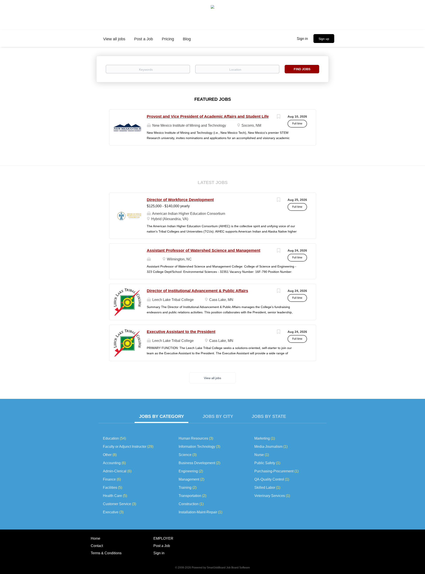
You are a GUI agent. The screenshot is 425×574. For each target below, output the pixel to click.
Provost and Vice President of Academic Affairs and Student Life (208, 116)
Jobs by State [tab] (269, 416)
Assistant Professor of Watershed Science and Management (203, 250)
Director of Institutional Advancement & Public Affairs (197, 291)
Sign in (302, 39)
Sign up (324, 39)
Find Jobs (302, 69)
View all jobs (212, 378)
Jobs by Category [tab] (161, 416)
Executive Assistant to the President (181, 332)
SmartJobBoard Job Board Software (228, 567)
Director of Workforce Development (180, 200)
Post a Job (161, 546)
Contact (97, 546)
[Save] (278, 117)
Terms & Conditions (106, 553)
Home (95, 538)
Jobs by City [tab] (218, 416)
